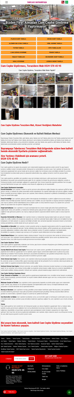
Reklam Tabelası (21, 341)
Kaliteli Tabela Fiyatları (57, 344)
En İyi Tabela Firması (65, 341)
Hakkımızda (31, 369)
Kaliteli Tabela (55, 338)
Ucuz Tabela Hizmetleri (7, 344)
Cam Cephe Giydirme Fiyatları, (9, 331)
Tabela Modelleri (35, 338)
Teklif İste (45, 376)
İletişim (44, 379)
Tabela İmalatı (26, 338)
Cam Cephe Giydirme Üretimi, (42, 331)
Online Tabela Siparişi (20, 344)
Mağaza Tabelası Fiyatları (61, 346)
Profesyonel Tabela (42, 341)
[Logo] (37, 2)
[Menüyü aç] (7, 1)
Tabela (2, 338)
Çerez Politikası (60, 371)
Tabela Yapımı (12, 341)
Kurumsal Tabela (45, 344)
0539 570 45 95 (62, 2)
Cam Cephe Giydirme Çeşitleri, (25, 331)
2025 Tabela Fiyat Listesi (22, 349)
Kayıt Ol (31, 358)
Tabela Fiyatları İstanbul (53, 349)
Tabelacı (8, 338)
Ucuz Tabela (64, 338)
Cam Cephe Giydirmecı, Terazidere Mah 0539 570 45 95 (31, 65)
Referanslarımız (46, 366)
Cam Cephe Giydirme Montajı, (58, 331)
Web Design (37, 390)
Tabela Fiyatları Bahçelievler (38, 349)
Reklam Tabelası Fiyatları (19, 346)
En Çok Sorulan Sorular (46, 373)
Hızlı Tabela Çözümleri (33, 344)
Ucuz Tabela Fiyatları (33, 346)
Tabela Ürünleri (31, 341)
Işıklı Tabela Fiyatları (6, 346)
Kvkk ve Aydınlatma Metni (61, 367)
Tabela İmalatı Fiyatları (47, 346)
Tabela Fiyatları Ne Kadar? (7, 352)
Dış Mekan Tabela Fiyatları (8, 349)
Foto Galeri (45, 369)
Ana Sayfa (30, 366)
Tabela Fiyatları (16, 338)
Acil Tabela (4, 341)
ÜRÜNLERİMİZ (32, 372)
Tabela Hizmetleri (53, 341)
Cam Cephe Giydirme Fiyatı (19, 333)
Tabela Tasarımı (46, 338)
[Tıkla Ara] (5, 392)
